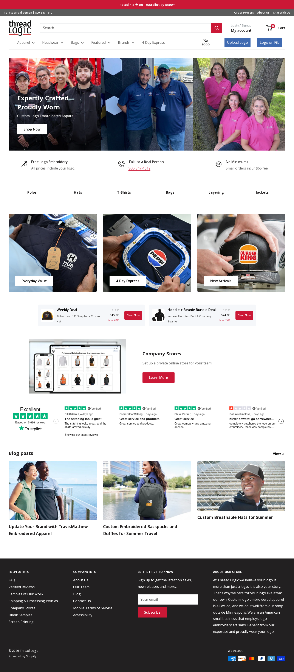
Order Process (244, 12)
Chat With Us (281, 12)
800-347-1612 (139, 168)
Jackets (262, 192)
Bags (75, 42)
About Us (263, 12)
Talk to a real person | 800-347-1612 (28, 12)
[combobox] (125, 28)
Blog (77, 594)
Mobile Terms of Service (92, 608)
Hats (78, 192)
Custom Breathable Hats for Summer (235, 517)
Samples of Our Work (26, 594)
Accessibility (82, 615)
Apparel (23, 42)
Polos (32, 192)
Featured (98, 42)
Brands (124, 42)
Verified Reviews (22, 587)
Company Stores (22, 608)
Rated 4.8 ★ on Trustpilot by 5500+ (147, 4)
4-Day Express (153, 42)
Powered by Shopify (22, 656)
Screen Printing (21, 621)
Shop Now (32, 129)
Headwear (50, 42)
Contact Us (82, 601)
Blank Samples (20, 615)
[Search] (216, 28)
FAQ (12, 580)
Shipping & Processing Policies (33, 601)
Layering (216, 192)
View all (279, 453)
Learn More (158, 377)
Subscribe (152, 612)
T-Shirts (124, 192)
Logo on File (270, 42)
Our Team (81, 587)
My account (241, 30)
